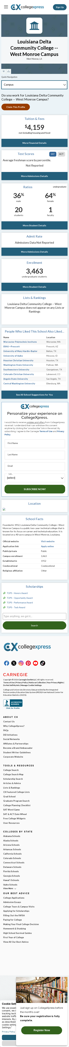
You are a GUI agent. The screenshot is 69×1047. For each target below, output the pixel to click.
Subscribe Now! (35, 489)
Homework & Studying (14, 928)
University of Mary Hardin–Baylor (20, 351)
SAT (53, 154)
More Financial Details (34, 143)
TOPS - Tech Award (16, 607)
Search (34, 625)
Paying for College (12, 919)
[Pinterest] (28, 665)
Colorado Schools (12, 858)
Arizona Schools (11, 845)
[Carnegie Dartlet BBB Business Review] (12, 708)
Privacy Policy (22, 682)
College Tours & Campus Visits (18, 906)
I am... (11, 474)
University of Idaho (13, 356)
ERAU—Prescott (11, 346)
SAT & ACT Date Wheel (15, 814)
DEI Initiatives (10, 735)
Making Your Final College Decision (21, 924)
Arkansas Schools (12, 849)
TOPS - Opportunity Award (20, 598)
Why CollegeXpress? (13, 726)
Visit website (48, 541)
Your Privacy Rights (55, 682)
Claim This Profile (15, 107)
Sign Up (60, 7)
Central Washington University (19, 383)
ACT (61, 154)
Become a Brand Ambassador (18, 748)
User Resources (11, 823)
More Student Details (34, 225)
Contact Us (9, 721)
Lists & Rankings (11, 787)
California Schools (12, 853)
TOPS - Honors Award (17, 593)
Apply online (47, 546)
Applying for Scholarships (16, 911)
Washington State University (18, 365)
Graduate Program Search (16, 801)
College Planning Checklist (16, 805)
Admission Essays (12, 902)
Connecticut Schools (13, 862)
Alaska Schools (10, 840)
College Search (11, 770)
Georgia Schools (11, 876)
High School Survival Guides (17, 933)
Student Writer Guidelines (17, 752)
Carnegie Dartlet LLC (28, 679)
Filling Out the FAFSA (14, 915)
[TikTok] (42, 665)
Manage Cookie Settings (31, 685)
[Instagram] (21, 665)
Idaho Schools (10, 884)
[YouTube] (35, 665)
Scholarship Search (13, 779)
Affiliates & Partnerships (15, 743)
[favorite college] (3, 71)
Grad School (9, 796)
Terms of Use (45, 431)
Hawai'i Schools (11, 880)
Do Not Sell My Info (11, 685)
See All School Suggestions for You (34, 394)
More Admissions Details (34, 176)
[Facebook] (6, 665)
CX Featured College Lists (16, 792)
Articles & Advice (12, 783)
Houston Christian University (18, 360)
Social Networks (11, 739)
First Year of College (13, 937)
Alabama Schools (11, 836)
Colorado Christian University (18, 374)
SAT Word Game (11, 809)
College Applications (13, 898)
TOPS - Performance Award (20, 602)
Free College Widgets (14, 818)
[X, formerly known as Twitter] (13, 665)
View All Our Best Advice (16, 942)
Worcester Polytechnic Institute (20, 342)
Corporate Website (13, 756)
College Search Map (13, 774)
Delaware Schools (12, 867)
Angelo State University (15, 379)
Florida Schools (11, 871)
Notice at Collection (37, 682)
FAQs (6, 730)
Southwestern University (16, 369)
